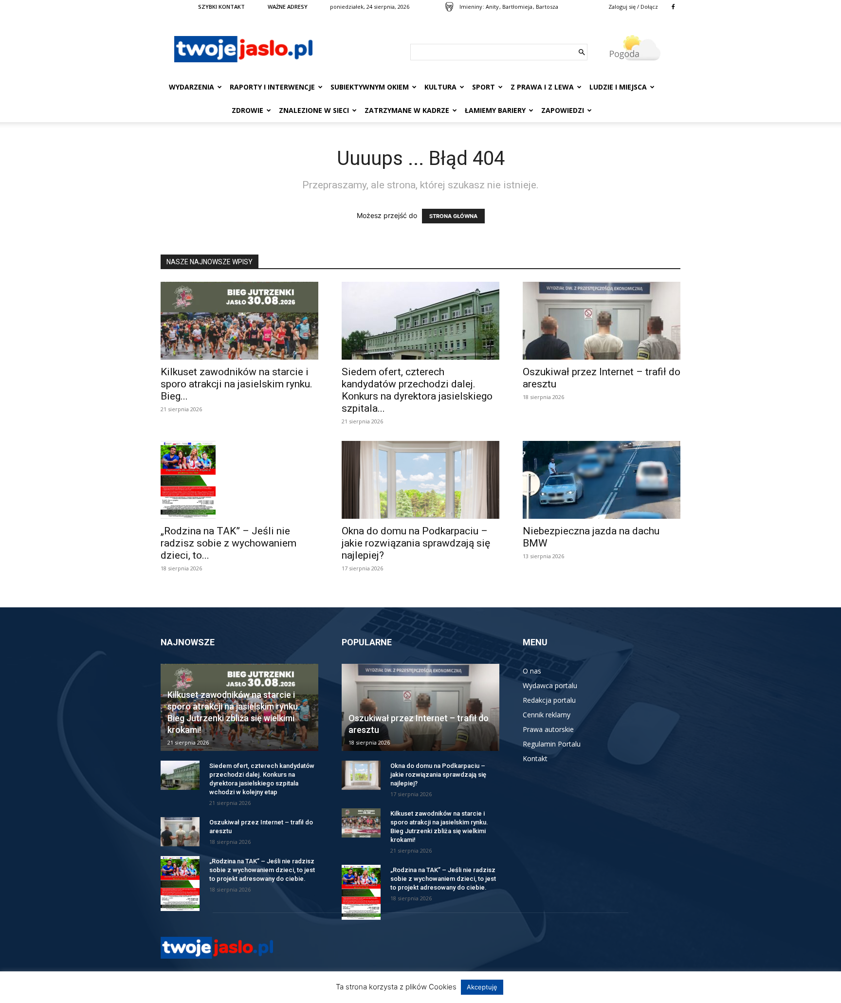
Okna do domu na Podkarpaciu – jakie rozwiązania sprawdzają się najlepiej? (416, 543)
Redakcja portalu (549, 700)
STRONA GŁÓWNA (453, 216)
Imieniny (470, 6)
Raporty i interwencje (272, 86)
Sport (483, 86)
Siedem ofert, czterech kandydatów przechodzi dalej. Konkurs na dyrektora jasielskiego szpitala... (417, 390)
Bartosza (547, 6)
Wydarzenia (191, 86)
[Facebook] (673, 7)
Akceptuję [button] (482, 987)
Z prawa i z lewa (542, 86)
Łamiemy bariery (495, 110)
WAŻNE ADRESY (288, 6)
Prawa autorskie (548, 729)
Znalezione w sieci (314, 110)
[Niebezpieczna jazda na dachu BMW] (601, 480)
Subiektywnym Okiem (369, 86)
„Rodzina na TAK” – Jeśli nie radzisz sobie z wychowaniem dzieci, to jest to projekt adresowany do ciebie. (262, 869)
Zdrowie (247, 110)
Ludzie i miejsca (618, 86)
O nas (532, 670)
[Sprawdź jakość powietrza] (449, 7)
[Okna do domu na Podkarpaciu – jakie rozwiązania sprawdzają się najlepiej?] (420, 480)
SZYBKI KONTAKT (221, 6)
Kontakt (535, 758)
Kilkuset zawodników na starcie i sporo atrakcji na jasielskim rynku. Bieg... (236, 384)
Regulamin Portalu (552, 743)
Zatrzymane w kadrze (407, 110)
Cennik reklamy (546, 714)
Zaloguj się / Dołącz (633, 6)
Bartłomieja (517, 6)
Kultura (440, 86)
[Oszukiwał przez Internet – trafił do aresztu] (601, 321)
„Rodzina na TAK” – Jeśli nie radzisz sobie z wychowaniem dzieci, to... (228, 543)
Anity (492, 6)
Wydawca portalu (550, 685)
